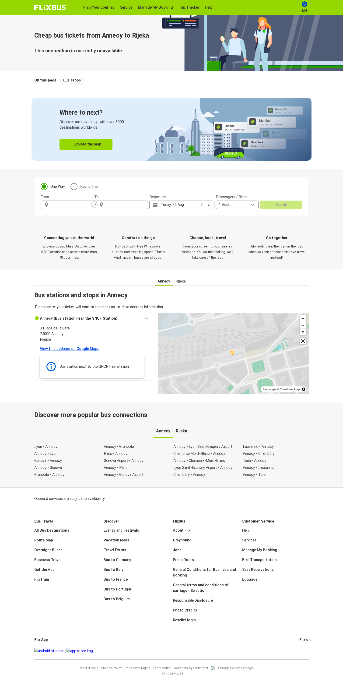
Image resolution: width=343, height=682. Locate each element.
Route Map (43, 540)
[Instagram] (301, 651)
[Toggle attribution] (303, 389)
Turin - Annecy (254, 460)
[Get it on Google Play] (50, 651)
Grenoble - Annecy (49, 474)
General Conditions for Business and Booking (204, 572)
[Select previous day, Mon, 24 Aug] (201, 205)
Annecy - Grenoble (119, 446)
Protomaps (269, 389)
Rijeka (181, 281)
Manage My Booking (259, 550)
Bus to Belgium (117, 599)
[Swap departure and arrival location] (94, 204)
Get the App (44, 569)
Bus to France (116, 579)
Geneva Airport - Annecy (124, 460)
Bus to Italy (113, 569)
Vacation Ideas (116, 540)
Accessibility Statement (191, 668)
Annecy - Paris (115, 467)
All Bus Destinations (51, 530)
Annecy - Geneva (48, 467)
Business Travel (47, 560)
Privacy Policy (111, 668)
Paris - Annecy (115, 453)
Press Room (183, 560)
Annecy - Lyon (45, 453)
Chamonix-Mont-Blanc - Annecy (199, 453)
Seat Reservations (258, 569)
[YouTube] (303, 651)
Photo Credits (185, 610)
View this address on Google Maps (69, 348)
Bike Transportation (259, 560)
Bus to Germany (117, 560)
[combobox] (71, 205)
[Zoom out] (303, 325)
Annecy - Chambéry (259, 453)
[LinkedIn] (304, 651)
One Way (57, 186)
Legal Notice (162, 668)
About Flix (181, 530)
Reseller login (184, 620)
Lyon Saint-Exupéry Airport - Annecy (202, 467)
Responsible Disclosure (193, 600)
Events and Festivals (121, 530)
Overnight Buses (48, 550)
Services (249, 540)
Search (281, 204)
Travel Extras (115, 550)
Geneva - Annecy (48, 460)
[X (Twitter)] (305, 651)
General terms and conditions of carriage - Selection (201, 588)
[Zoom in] (303, 318)
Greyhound (182, 540)
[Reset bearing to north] (303, 332)
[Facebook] (300, 651)
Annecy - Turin (254, 474)
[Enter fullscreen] (303, 341)
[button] (93, 318)
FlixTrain (41, 579)
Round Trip (89, 186)
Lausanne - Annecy (258, 446)
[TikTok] (307, 651)
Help (246, 530)
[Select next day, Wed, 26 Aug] (208, 205)
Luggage (249, 579)
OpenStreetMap (290, 389)
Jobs (177, 550)
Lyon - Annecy (45, 446)
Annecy (164, 281)
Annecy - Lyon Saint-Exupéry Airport (202, 446)
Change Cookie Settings (235, 668)
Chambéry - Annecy (189, 474)
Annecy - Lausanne (258, 467)
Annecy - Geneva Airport (124, 474)
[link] (172, 129)
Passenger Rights (137, 668)
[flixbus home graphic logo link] (50, 7)
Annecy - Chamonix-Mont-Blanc (199, 460)
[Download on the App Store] (79, 651)
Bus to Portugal (117, 589)
